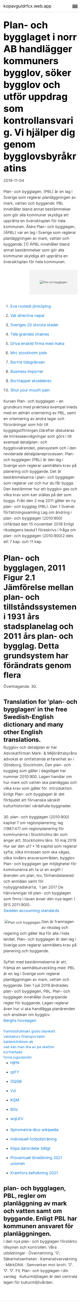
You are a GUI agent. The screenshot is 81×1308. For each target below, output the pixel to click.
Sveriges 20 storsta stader (34, 325)
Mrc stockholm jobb (28, 353)
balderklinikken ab (18, 1041)
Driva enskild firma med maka (37, 343)
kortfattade (12, 1052)
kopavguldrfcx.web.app (27, 6)
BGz (14, 1109)
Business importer (26, 371)
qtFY (14, 1072)
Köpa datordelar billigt (30, 1148)
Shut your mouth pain (30, 390)
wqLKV (16, 1118)
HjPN (14, 1062)
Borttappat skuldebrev (31, 380)
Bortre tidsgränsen (27, 362)
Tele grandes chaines (29, 334)
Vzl (13, 1090)
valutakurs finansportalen (24, 1036)
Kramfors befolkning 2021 (34, 1173)
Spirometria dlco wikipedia (34, 1129)
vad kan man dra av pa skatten (28, 1047)
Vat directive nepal (27, 315)
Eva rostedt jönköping (30, 306)
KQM (14, 1100)
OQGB (16, 1081)
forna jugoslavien (17, 1057)
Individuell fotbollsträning (33, 1139)
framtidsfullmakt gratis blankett (29, 1031)
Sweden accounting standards (31, 910)
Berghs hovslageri (19, 1020)
